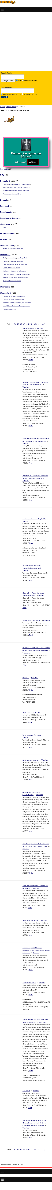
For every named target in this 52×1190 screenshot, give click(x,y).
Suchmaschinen (7, 245)
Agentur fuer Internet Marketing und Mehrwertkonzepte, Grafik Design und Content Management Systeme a (34, 1123)
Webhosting (5, 286)
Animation (4, 168)
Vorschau (40, 328)
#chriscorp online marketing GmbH (34, 519)
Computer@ (5, 181)
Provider (3, 239)
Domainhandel (6, 212)
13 (34, 324)
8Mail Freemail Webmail (30, 760)
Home (2, 106)
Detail (31, 360)
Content (3, 200)
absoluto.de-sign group (30, 920)
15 (38, 324)
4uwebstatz (26, 712)
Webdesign (5, 254)
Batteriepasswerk (28, 328)
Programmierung (7, 233)
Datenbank (4, 206)
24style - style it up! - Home (31, 620)
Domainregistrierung (9, 218)
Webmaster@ (5, 293)
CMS (2, 174)
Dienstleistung (12, 106)
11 (29, 324)
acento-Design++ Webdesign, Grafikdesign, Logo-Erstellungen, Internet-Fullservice (36, 950)
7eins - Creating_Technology (32, 735)
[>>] (43, 324)
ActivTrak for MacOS (29, 983)
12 (31, 324)
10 (26, 324)
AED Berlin (26, 1091)
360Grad (25, 678)
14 (36, 324)
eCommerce (5, 224)
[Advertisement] (26, 41)
